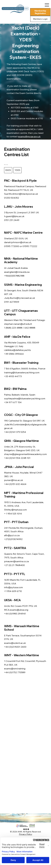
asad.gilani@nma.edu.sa (16, 271)
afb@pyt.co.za (12, 535)
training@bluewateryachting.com (21, 372)
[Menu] (47, 5)
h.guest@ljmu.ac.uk (14, 216)
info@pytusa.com (13, 587)
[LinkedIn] (28, 829)
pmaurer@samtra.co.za (16, 561)
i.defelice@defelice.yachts (17, 350)
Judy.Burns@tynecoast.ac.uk (19, 297)
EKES (8, 170)
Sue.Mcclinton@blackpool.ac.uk (21, 193)
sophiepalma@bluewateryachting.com (24, 398)
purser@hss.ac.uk (13, 480)
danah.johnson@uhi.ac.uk (17, 242)
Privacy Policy (25, 834)
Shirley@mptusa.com (15, 509)
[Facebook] (26, 829)
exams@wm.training (14, 668)
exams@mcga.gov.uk (29, 136)
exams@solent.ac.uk (15, 643)
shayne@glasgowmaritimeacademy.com (25, 454)
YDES (17, 170)
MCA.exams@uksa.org (16, 609)
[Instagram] (24, 829)
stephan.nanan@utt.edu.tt (18, 323)
